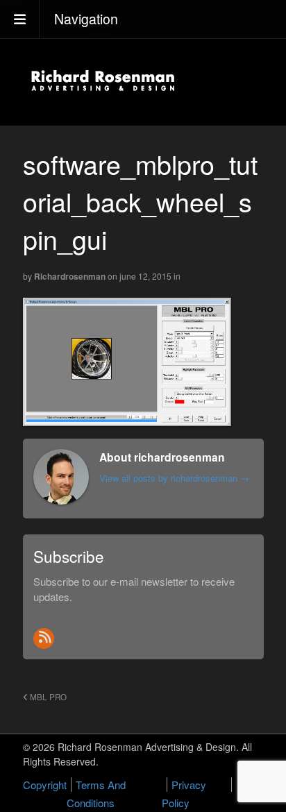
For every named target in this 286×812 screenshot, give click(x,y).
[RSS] (43, 638)
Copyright (45, 784)
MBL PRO (47, 696)
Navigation (86, 18)
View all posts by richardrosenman (174, 477)
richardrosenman (70, 276)
